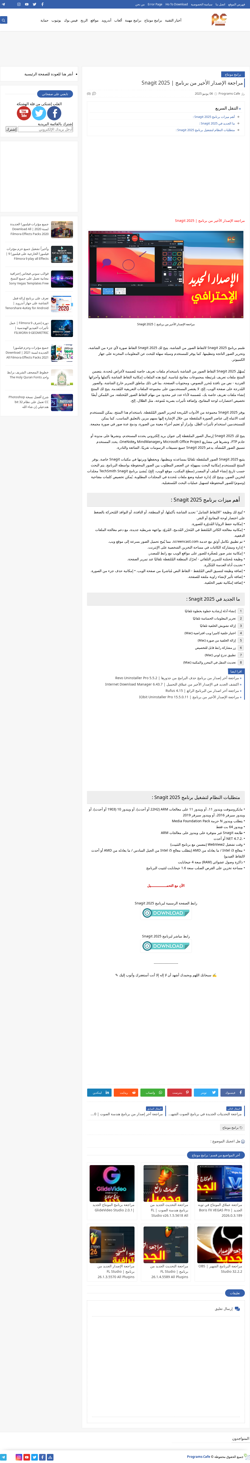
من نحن (140, 4)
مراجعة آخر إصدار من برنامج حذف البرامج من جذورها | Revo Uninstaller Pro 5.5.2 (177, 677)
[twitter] (34, 4)
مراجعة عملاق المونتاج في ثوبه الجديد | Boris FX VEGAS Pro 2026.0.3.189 (220, 1210)
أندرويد (106, 20)
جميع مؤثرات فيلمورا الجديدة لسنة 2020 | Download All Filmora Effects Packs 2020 (29, 229)
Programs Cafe (198, 1456)
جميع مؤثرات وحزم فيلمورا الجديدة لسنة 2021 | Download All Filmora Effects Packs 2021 (27, 352)
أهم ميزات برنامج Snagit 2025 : (214, 116)
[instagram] (19, 4)
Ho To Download (177, 4)
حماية (45, 20)
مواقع (95, 20)
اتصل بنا (220, 4)
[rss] (11, 4)
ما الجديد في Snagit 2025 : (217, 123)
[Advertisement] (165, 174)
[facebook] (42, 4)
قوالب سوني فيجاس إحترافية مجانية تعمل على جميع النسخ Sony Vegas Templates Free (29, 278)
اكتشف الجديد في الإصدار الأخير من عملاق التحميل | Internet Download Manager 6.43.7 (172, 684)
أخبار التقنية (173, 20)
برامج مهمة (133, 20)
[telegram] (3, 4)
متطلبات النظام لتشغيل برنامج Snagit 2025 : (205, 130)
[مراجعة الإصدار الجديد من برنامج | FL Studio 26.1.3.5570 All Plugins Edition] (112, 1245)
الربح (84, 20)
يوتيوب (56, 20)
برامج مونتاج (153, 20)
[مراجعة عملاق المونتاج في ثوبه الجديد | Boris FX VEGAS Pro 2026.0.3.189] (219, 1183)
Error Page (155, 4)
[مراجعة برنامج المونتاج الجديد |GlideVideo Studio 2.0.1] (112, 1183)
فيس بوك (71, 20)
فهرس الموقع (236, 4)
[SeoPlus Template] (246, 1456)
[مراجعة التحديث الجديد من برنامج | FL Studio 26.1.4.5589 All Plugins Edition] (166, 1245)
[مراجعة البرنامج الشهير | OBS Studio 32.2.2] (219, 1245)
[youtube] (26, 4)
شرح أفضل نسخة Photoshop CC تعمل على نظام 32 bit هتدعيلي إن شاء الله (29, 402)
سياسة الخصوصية (201, 4)
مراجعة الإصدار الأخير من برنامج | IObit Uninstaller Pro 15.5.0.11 (189, 697)
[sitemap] (50, 1457)
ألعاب (118, 20)
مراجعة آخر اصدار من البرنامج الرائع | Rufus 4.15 (202, 690)
